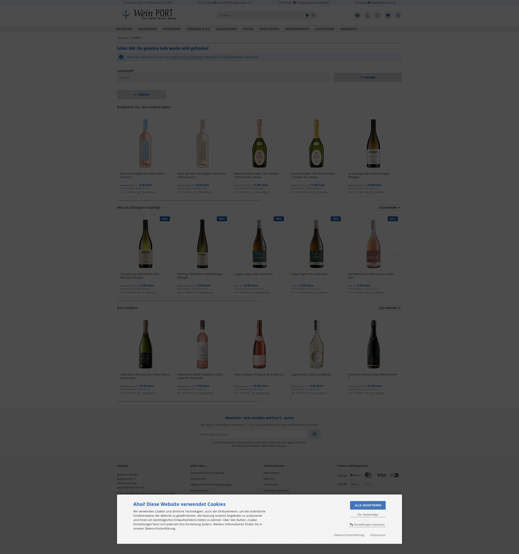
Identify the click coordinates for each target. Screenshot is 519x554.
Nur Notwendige (368, 514)
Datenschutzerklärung (349, 535)
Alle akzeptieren (368, 505)
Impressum (378, 535)
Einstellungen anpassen (369, 524)
